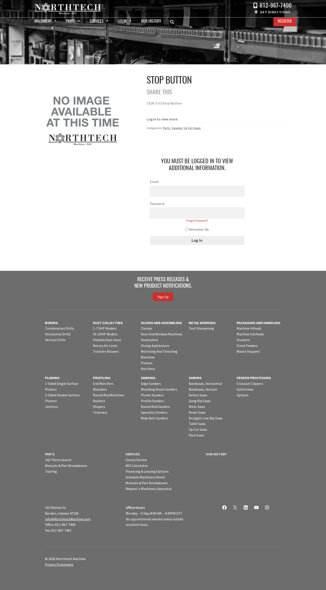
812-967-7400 (276, 6)
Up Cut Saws (192, 128)
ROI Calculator (137, 465)
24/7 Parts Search (58, 460)
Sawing (177, 128)
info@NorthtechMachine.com (67, 519)
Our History (151, 22)
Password (157, 203)
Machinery (43, 22)
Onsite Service (136, 460)
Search (173, 22)
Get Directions (275, 12)
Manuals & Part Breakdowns (66, 465)
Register (285, 22)
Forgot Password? (197, 220)
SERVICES (133, 454)
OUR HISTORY (216, 454)
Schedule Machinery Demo (145, 477)
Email (154, 181)
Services (97, 22)
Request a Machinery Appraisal (149, 488)
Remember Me (198, 229)
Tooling (51, 471)
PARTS (50, 454)
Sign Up (163, 297)
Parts (70, 22)
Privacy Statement (59, 564)
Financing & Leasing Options (147, 471)
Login (122, 22)
